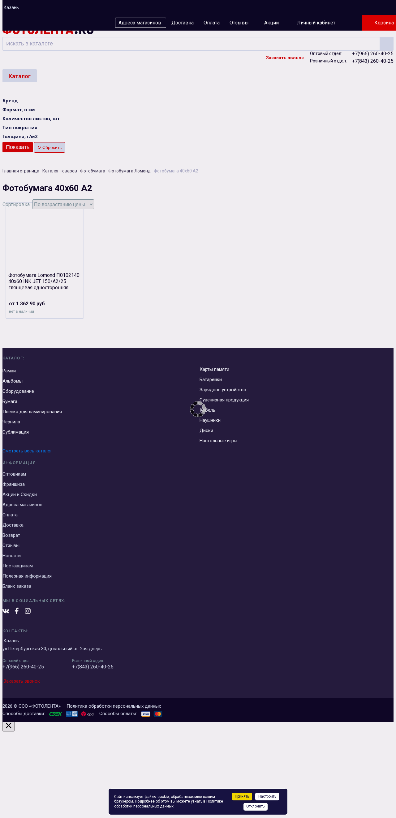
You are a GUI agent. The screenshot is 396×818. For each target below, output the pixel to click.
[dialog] (198, 769)
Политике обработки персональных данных (168, 803)
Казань (11, 7)
